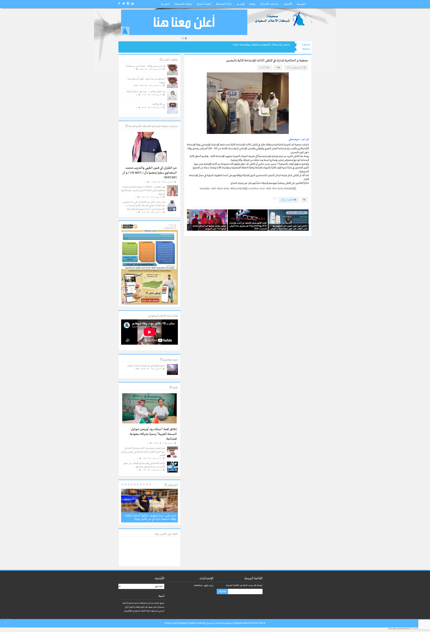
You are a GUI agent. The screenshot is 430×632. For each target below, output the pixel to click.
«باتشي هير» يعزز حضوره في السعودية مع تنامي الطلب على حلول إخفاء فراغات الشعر (289, 227)
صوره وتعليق (170, 359)
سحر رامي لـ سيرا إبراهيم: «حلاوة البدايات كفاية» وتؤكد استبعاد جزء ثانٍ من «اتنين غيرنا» (150, 517)
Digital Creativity (197, 623)
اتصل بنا (165, 4)
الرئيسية (301, 4)
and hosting (178, 623)
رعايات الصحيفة (183, 4)
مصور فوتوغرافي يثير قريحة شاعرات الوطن (146, 365)
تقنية (175, 387)
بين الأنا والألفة (159, 104)
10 (123, 484)
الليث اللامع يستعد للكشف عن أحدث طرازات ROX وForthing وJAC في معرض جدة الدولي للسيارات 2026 (248, 226)
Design (168, 623)
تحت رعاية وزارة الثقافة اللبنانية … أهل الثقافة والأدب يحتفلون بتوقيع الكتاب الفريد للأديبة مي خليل (235, 44)
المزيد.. (242, 4)
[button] (183, 38)
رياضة (252, 4)
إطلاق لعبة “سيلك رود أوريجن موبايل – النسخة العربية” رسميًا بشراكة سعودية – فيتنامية (152, 434)
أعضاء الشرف (204, 4)
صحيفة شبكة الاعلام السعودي (219, 623)
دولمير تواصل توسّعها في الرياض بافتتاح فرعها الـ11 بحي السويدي (209, 227)
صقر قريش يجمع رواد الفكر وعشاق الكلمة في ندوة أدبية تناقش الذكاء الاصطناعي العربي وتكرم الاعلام (143, 452)
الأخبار (289, 4)
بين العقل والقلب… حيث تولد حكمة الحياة (146, 91)
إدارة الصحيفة (223, 4)
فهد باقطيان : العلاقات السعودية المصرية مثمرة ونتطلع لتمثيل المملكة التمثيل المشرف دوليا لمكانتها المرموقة (143, 190)
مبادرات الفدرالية (269, 4)
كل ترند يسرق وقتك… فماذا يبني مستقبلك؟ (145, 66)
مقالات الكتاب (170, 60)
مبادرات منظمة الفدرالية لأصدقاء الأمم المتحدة (153, 126)
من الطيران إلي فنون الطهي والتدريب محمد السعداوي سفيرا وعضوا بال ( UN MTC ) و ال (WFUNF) (149, 172)
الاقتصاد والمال (287, 199)
